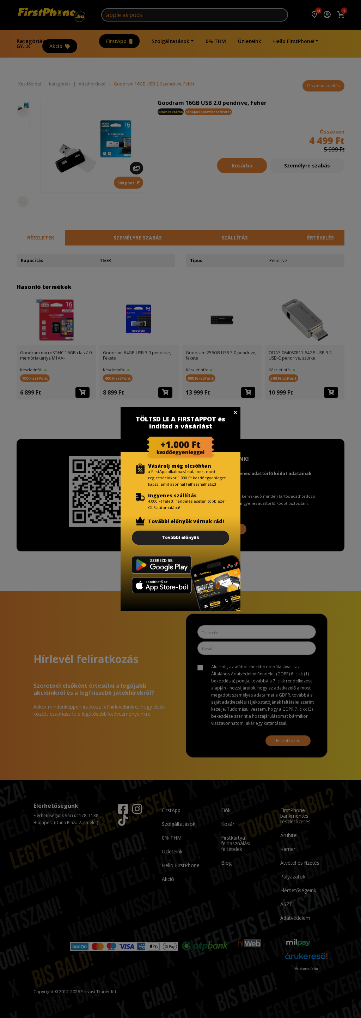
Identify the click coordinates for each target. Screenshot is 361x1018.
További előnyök (180, 537)
